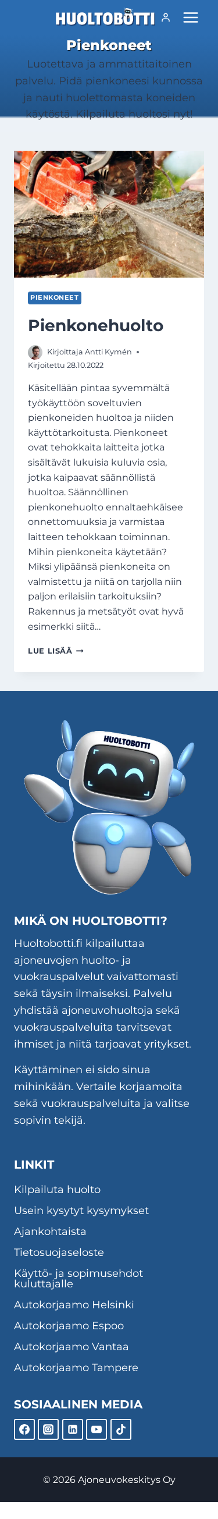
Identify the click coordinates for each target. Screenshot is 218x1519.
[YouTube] (96, 1429)
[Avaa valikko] (190, 17)
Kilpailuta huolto (57, 1189)
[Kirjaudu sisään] (165, 17)
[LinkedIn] (72, 1429)
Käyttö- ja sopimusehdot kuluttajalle (78, 1278)
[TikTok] (120, 1429)
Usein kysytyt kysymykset (81, 1210)
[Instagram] (48, 1429)
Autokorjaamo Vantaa (71, 1346)
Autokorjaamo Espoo (69, 1325)
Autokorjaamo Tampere (76, 1367)
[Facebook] (24, 1429)
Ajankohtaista (50, 1231)
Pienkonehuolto (95, 325)
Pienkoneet (54, 297)
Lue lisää (56, 651)
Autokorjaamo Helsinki (74, 1304)
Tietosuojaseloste (59, 1252)
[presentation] (109, 214)
